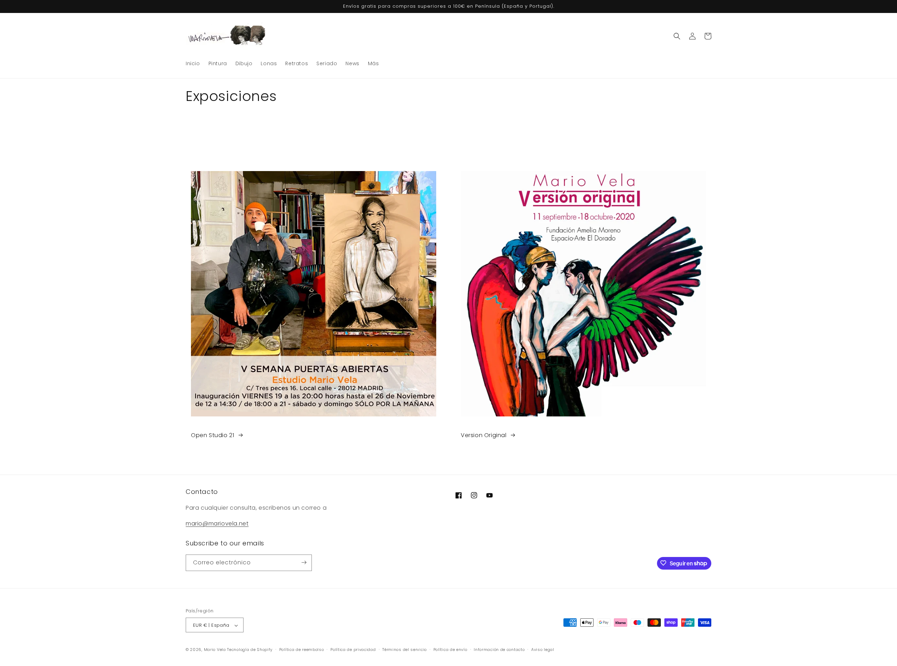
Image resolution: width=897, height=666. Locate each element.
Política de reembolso (301, 649)
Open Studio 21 (212, 435)
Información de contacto (499, 649)
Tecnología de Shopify (250, 650)
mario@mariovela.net (217, 523)
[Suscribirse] (303, 562)
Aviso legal (542, 649)
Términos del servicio (404, 649)
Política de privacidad (353, 649)
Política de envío (450, 649)
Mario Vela (215, 650)
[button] (677, 36)
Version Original (484, 435)
